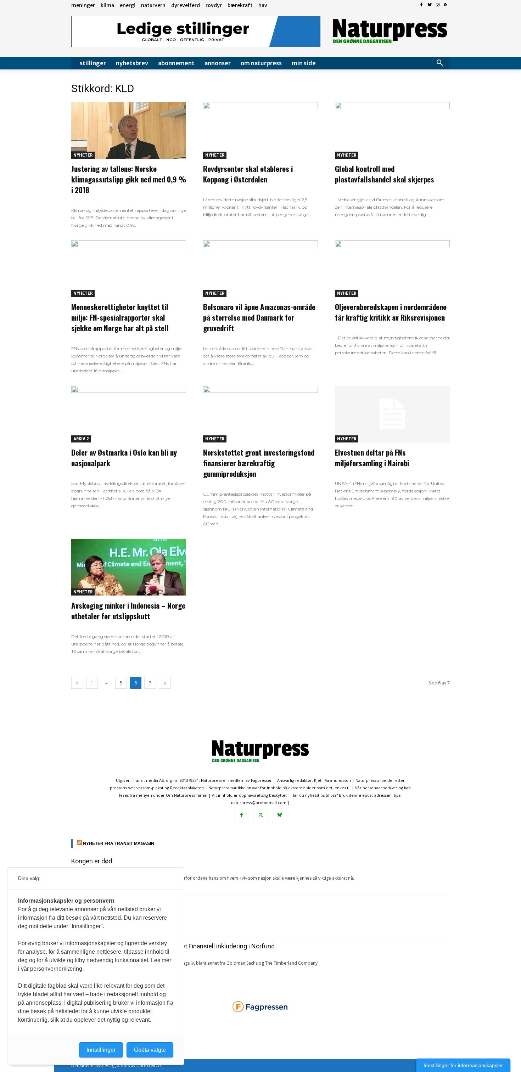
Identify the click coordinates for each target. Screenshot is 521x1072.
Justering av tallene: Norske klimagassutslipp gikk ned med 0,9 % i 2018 (128, 179)
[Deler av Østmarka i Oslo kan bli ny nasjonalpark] (128, 414)
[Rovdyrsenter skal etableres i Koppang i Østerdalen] (260, 130)
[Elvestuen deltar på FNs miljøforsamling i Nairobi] (392, 414)
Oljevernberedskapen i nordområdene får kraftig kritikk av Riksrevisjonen (391, 312)
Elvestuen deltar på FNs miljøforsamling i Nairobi (372, 457)
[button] (439, 63)
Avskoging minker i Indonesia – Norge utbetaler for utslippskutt (128, 610)
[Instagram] (437, 5)
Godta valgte (150, 1050)
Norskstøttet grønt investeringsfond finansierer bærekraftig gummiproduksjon (258, 463)
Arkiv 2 (81, 438)
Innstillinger (101, 1050)
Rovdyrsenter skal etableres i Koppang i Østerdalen (248, 174)
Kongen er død (91, 861)
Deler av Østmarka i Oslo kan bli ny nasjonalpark (124, 457)
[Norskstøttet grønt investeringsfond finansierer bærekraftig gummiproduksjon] (260, 414)
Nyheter (83, 155)
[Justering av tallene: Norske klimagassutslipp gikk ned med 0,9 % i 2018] (128, 130)
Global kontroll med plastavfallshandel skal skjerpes (384, 174)
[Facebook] (422, 5)
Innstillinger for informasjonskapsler (463, 1065)
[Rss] (446, 5)
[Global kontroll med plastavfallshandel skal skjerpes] (392, 130)
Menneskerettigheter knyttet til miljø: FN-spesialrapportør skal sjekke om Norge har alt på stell (120, 317)
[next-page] (165, 683)
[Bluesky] (430, 5)
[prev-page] (77, 683)
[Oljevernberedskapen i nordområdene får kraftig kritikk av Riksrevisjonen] (392, 268)
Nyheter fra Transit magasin (118, 843)
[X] (260, 815)
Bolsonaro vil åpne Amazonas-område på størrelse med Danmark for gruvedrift (259, 317)
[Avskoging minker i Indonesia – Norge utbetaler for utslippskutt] (128, 567)
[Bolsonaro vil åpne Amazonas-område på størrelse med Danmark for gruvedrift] (260, 268)
